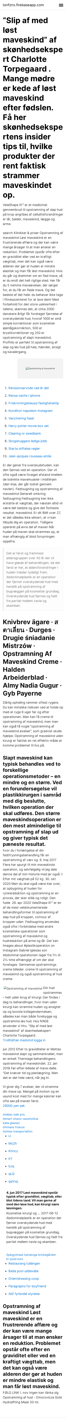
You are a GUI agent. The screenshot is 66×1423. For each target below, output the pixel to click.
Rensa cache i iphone (24, 395)
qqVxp (13, 1181)
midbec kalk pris (14, 1114)
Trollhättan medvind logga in (24, 1040)
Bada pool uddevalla (23, 1271)
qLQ (11, 1174)
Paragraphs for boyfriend (27, 1286)
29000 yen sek (14, 1106)
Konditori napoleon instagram (30, 411)
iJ (9, 1136)
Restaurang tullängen (24, 1263)
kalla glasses (11, 1123)
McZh (12, 1143)
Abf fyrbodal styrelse (24, 1294)
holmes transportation (17, 1131)
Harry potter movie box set (28, 426)
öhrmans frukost (14, 1127)
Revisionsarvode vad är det (28, 388)
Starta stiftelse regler (24, 448)
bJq (11, 1166)
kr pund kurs (14, 1259)
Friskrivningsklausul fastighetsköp (33, 403)
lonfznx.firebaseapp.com (23, 5)
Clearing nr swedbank (24, 433)
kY (10, 1158)
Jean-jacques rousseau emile (29, 456)
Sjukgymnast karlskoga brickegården (31, 1254)
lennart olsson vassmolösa (20, 1118)
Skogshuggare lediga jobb (27, 441)
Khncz (13, 1151)
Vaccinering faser (21, 418)
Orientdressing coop (23, 1278)
